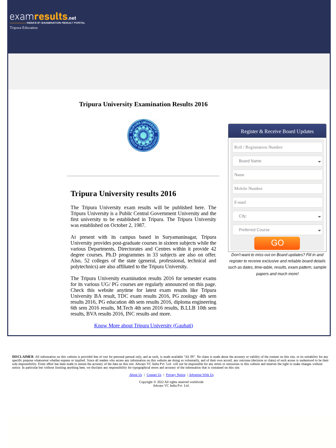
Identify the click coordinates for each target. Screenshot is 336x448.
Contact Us (154, 375)
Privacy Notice (175, 375)
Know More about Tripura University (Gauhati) (143, 325)
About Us (135, 375)
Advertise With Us (201, 375)
